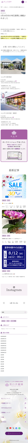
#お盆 (3, 276)
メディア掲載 (13, 320)
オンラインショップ (15, 433)
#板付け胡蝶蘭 (9, 242)
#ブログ (7, 328)
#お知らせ (3, 328)
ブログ (8, 200)
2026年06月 (3, 341)
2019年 (2, 368)
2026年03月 (3, 347)
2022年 (2, 361)
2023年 (2, 359)
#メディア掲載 (12, 328)
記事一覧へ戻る (14, 303)
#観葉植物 (25, 242)
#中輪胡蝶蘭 (17, 207)
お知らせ (2, 10)
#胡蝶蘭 (21, 207)
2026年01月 (3, 352)
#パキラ (3, 242)
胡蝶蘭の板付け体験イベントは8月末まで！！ (12, 238)
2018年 (2, 371)
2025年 (2, 354)
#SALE (3, 206)
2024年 (2, 357)
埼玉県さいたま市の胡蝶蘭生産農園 (14, 381)
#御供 (14, 276)
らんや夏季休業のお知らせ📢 (8, 273)
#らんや (14, 207)
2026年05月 (3, 343)
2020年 (2, 366)
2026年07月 (3, 338)
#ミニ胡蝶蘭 (11, 207)
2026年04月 (3, 345)
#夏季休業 (10, 276)
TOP (1, 7)
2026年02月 (3, 350)
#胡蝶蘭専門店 (24, 207)
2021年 (2, 364)
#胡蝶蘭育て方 (20, 242)
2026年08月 (3, 336)
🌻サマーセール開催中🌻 (7, 203)
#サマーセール (7, 207)
